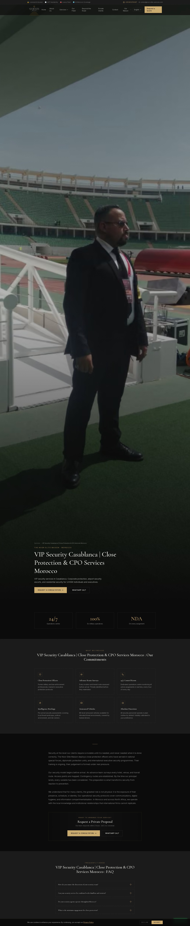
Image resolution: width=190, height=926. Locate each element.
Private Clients (101, 10)
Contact (115, 10)
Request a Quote (151, 10)
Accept (157, 922)
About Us (51, 10)
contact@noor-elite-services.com (152, 2)
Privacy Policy (88, 922)
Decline (144, 922)
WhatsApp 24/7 (79, 590)
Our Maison (125, 10)
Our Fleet (74, 10)
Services (63, 10)
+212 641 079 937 (131, 2)
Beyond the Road (86, 10)
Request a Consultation (49, 590)
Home (44, 10)
